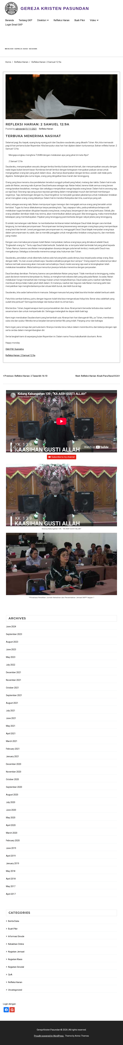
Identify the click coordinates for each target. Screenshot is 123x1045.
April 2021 (11, 733)
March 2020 (11, 833)
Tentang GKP (25, 20)
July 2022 (10, 665)
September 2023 (14, 634)
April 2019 (11, 856)
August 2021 (12, 703)
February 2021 (13, 749)
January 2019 (12, 863)
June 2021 (11, 718)
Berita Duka (13, 921)
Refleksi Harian (61, 20)
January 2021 (12, 756)
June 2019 (11, 848)
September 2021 (14, 695)
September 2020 (14, 787)
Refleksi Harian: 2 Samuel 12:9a (20, 355)
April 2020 (11, 825)
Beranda (9, 20)
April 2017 (11, 894)
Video (93, 20)
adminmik (20, 129)
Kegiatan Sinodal (16, 967)
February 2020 (13, 840)
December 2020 (13, 764)
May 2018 (10, 871)
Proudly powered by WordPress (49, 1036)
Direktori (41, 20)
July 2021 (10, 710)
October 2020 (12, 779)
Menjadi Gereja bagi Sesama (21, 49)
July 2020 (10, 802)
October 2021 (12, 687)
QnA (10, 974)
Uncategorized (15, 990)
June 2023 (11, 649)
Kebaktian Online (16, 944)
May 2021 (10, 726)
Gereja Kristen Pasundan (55, 8)
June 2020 (11, 810)
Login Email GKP (14, 24)
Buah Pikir (79, 20)
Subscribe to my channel (63, 457)
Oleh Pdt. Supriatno (15, 349)
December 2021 (13, 672)
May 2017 (10, 886)
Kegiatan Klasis (15, 959)
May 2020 (10, 817)
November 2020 (13, 772)
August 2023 (12, 642)
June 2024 (11, 626)
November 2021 (13, 680)
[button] (61, 498)
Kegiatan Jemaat (16, 951)
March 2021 (11, 741)
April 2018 (11, 879)
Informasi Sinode (16, 936)
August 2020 (12, 794)
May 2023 (10, 657)
